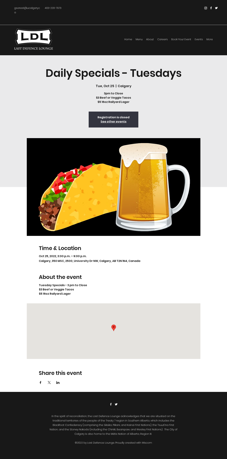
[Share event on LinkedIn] (58, 382)
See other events (113, 122)
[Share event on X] (49, 382)
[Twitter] (216, 8)
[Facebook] (211, 8)
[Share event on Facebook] (40, 382)
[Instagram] (205, 8)
